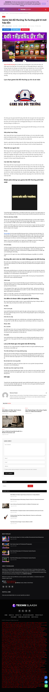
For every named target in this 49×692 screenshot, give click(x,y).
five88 (11, 680)
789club (22, 628)
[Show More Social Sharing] (31, 29)
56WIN (40, 658)
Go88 (28, 637)
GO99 (16, 678)
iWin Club (33, 650)
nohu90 (37, 661)
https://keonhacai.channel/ (15, 661)
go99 (23, 666)
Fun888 (17, 663)
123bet (43, 637)
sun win (24, 635)
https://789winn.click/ (22, 667)
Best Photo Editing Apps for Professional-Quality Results (23, 557)
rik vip (13, 622)
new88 (35, 687)
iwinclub (3, 650)
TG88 (40, 632)
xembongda (41, 653)
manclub (35, 651)
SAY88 (29, 633)
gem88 (11, 626)
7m (10, 676)
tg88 (28, 676)
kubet (23, 643)
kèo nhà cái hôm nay (27, 650)
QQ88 (17, 626)
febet (44, 643)
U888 (31, 631)
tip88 (40, 680)
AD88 (22, 677)
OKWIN (16, 670)
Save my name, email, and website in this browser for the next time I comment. (21, 469)
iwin (34, 626)
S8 (46, 642)
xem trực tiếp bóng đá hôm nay (34, 655)
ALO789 (19, 678)
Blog (4, 16)
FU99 (11, 658)
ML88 (20, 640)
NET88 (21, 650)
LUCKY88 (21, 682)
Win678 (24, 658)
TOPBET (36, 686)
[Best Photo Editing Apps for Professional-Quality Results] (5, 559)
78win (39, 646)
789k (37, 627)
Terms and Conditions (24, 617)
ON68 (42, 630)
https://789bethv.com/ (8, 647)
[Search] (45, 9)
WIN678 (43, 632)
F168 (18, 641)
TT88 (11, 638)
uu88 (11, 642)
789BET (15, 633)
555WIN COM (29, 670)
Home (6, 615)
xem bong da (36, 653)
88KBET (6, 670)
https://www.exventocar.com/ (40, 647)
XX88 (14, 625)
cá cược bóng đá (19, 645)
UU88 (21, 643)
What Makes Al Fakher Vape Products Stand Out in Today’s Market (11, 411)
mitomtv (36, 658)
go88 (28, 627)
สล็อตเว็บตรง (40, 622)
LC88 (23, 678)
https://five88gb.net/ (27, 683)
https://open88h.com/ (14, 632)
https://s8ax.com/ (13, 665)
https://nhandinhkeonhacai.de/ (8, 627)
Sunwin (43, 627)
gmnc (8, 626)
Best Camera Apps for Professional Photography (21, 544)
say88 (31, 642)
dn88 (28, 667)
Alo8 (42, 633)
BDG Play (9, 648)
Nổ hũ (15, 650)
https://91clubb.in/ (37, 657)
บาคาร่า (8, 633)
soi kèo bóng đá (16, 630)
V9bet (11, 643)
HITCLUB (22, 653)
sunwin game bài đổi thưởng (26, 636)
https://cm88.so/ (42, 686)
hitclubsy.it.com (30, 648)
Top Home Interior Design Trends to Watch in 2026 (21, 521)
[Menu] (3, 9)
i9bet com (11, 650)
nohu (37, 645)
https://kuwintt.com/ (10, 637)
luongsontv (8, 635)
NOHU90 (23, 640)
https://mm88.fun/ (5, 660)
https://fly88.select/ (16, 677)
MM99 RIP (43, 640)
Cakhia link (32, 681)
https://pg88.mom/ (26, 646)
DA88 (32, 683)
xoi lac (28, 653)
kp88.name (41, 641)
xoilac (34, 677)
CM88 (11, 625)
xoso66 (27, 630)
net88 (27, 622)
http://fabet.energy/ (14, 682)
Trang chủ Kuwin (27, 677)
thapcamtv (28, 680)
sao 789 (33, 638)
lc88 (3, 630)
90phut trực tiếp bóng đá (39, 681)
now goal (38, 675)
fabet (21, 680)
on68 (22, 676)
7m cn (29, 628)
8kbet (17, 640)
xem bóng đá (25, 672)
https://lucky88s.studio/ (17, 683)
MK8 (3, 645)
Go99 (20, 632)
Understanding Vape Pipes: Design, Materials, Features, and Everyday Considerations (25, 516)
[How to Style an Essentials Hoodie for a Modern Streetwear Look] (13, 422)
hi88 (30, 686)
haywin (22, 642)
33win (43, 666)
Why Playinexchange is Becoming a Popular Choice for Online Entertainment (36, 411)
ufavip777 (45, 628)
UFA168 (20, 681)
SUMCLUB (38, 635)
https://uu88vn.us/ (42, 663)
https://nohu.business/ (22, 637)
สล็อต (40, 627)
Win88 (20, 625)
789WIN (34, 661)
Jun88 (17, 657)
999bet (26, 657)
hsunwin (21, 660)
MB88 (33, 622)
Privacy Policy (39, 615)
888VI (37, 632)
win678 (7, 643)
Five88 (40, 678)
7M (34, 642)
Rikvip (18, 643)
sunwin (31, 627)
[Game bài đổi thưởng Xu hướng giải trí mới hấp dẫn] (24, 47)
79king (5, 640)
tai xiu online (13, 635)
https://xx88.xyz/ (26, 645)
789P (18, 622)
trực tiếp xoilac (16, 687)
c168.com (35, 652)
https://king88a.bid (14, 636)
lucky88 (14, 680)
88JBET (10, 670)
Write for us (34, 617)
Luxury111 (20, 686)
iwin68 (36, 636)
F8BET (12, 633)
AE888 (6, 622)
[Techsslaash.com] (24, 9)
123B (32, 666)
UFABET (23, 662)
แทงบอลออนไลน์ (20, 647)
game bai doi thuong (23, 638)
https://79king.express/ (22, 665)
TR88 (3, 633)
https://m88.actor (41, 642)
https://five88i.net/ (5, 625)
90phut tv (21, 672)
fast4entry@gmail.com (11, 581)
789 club (21, 635)
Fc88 (3, 680)
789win (3, 635)
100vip (39, 640)
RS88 (14, 638)
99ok (9, 687)
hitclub (37, 625)
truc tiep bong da (38, 672)
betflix (13, 642)
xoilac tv (31, 651)
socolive (39, 651)
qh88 (3, 653)
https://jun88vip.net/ (39, 668)
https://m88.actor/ (5, 642)
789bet (3, 631)
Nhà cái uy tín (10, 640)
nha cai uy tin (18, 651)
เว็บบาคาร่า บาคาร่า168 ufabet (13, 646)
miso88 (17, 656)
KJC (38, 662)
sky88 (18, 680)
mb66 (43, 657)
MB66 (19, 633)
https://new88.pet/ (30, 658)
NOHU (19, 670)
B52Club (7, 650)
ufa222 (15, 647)
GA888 (3, 622)
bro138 (27, 686)
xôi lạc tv (8, 675)
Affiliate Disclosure (28, 615)
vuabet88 (7, 667)
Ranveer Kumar (14, 393)
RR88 (16, 653)
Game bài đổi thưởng (40, 650)
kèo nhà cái (33, 625)
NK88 (46, 657)
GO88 (34, 635)
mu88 (24, 630)
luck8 (41, 661)
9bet (7, 681)
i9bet (36, 640)
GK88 (8, 665)
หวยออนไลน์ (32, 637)
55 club (41, 631)
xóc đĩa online (22, 622)
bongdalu (3, 652)
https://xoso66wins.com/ (12, 662)
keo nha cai (13, 651)
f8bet (28, 631)
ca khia (31, 653)
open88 (38, 628)
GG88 (17, 625)
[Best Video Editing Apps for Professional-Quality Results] (5, 552)
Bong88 (14, 643)
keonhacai (4, 637)
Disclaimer (14, 617)
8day (19, 657)
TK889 (20, 687)
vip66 (21, 646)
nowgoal (23, 651)
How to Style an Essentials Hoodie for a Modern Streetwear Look (12, 432)
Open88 (25, 648)
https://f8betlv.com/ (39, 676)
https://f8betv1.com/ (22, 671)
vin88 (5, 680)
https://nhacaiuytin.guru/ (21, 675)
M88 (41, 662)
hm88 (6, 636)
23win (39, 630)
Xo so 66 (37, 638)
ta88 (32, 680)
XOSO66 (24, 687)
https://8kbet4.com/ (17, 658)
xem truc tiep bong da (13, 655)
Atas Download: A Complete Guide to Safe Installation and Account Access (26, 510)
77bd (33, 636)
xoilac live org (31, 672)
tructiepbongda (13, 675)
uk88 (6, 682)
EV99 (30, 622)
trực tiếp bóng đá (39, 643)
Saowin (39, 637)
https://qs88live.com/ (36, 667)
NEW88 (18, 648)
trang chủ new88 (5, 673)
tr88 (30, 667)
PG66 (15, 641)
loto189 (3, 667)
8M (9, 641)
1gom (28, 635)
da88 (8, 680)
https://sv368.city (31, 656)
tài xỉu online (37, 660)
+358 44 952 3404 (11, 582)
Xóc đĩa (45, 650)
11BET (25, 653)
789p (46, 633)
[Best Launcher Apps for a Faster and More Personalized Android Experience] (5, 538)
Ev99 (3, 636)
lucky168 (36, 683)
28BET (7, 671)
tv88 (44, 641)
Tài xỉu (3, 651)
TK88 (15, 652)
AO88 (30, 668)
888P (15, 648)
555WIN (36, 622)
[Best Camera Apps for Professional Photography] (5, 545)
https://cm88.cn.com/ (22, 652)
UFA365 (24, 681)
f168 (31, 645)
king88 (28, 687)
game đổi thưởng (13, 660)
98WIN (27, 661)
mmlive (35, 633)
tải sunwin (25, 633)
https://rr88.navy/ (34, 646)
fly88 (15, 622)
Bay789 (22, 657)
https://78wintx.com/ (6, 668)
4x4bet (45, 622)
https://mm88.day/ (39, 665)
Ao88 (31, 640)
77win (37, 670)
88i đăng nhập (8, 631)
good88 (23, 625)
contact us (18, 615)
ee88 (28, 665)
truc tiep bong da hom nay (23, 655)
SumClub (29, 638)
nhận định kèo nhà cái (34, 630)
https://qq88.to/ (5, 686)
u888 (45, 625)
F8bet (22, 633)
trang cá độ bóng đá (5, 638)
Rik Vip (18, 650)
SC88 (34, 632)
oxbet (43, 680)
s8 (43, 633)
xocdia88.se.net (23, 631)
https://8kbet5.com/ (15, 631)
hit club (32, 647)
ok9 (22, 661)
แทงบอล (37, 678)
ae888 (10, 678)
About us (11, 615)
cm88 (10, 622)
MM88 (20, 626)
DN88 (13, 670)
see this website (36, 631)
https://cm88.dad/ (5, 632)
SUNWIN (41, 635)
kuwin (19, 636)
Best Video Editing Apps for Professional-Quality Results (23, 551)
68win (6, 687)
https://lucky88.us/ (15, 673)
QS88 (3, 662)
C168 (31, 632)
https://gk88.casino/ (24, 656)
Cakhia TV (4, 643)
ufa (16, 642)
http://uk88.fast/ (11, 681)
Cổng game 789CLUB (11, 645)
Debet (44, 678)
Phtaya (39, 633)
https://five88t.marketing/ (7, 683)
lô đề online (10, 630)
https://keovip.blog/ (23, 627)
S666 (31, 678)
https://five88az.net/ (36, 682)
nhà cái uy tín (41, 625)
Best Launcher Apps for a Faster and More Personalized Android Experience (27, 537)
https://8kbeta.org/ (23, 673)
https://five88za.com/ (27, 682)
